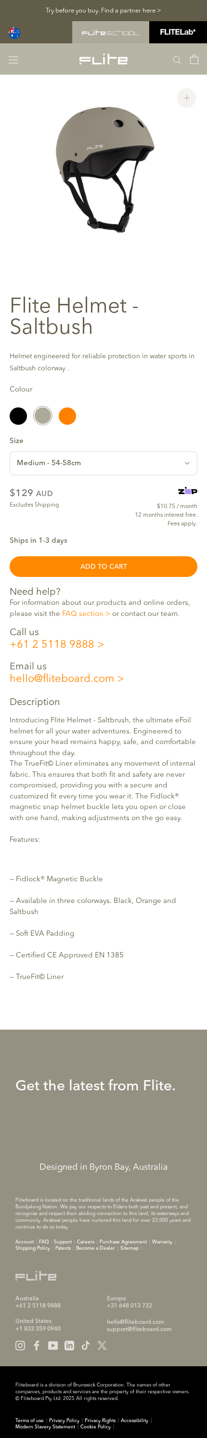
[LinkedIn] (69, 1345)
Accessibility (134, 1420)
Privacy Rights (100, 1420)
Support (63, 1242)
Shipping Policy (32, 1248)
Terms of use (29, 1420)
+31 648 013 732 (129, 1306)
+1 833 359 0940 (38, 1329)
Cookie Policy (95, 1427)
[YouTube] (53, 1345)
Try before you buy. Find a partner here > (103, 11)
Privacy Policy (64, 1420)
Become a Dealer (95, 1248)
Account (24, 1242)
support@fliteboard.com (139, 1330)
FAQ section (83, 614)
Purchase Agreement (123, 1242)
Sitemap (129, 1248)
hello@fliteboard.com (62, 679)
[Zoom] (186, 97)
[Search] (177, 59)
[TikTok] (86, 1345)
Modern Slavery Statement (45, 1427)
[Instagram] (20, 1345)
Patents (63, 1248)
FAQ (44, 1242)
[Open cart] (194, 59)
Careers (85, 1242)
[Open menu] (13, 59)
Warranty (162, 1242)
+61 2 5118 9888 (52, 645)
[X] (102, 1345)
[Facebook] (36, 1345)
